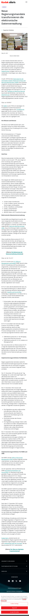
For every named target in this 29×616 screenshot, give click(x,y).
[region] (14, 604)
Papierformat (5, 71)
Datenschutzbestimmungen (14, 588)
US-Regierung (20, 109)
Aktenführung (5, 95)
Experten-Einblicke (8, 30)
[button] (14, 561)
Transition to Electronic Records (16, 91)
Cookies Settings (14, 603)
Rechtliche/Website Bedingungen (14, 591)
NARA (5, 106)
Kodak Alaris (4, 538)
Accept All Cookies (14, 612)
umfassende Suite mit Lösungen (13, 543)
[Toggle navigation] (26, 2)
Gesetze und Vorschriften (14, 292)
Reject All (14, 608)
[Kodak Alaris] (8, 2)
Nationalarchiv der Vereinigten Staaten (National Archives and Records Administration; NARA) (13, 80)
